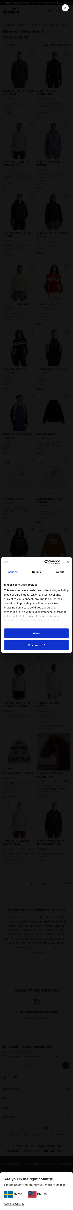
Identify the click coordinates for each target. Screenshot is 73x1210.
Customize (34, 644)
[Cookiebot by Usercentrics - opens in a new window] (45, 562)
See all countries (14, 1203)
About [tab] (60, 571)
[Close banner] (67, 562)
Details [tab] (36, 571)
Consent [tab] (13, 571)
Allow (36, 633)
